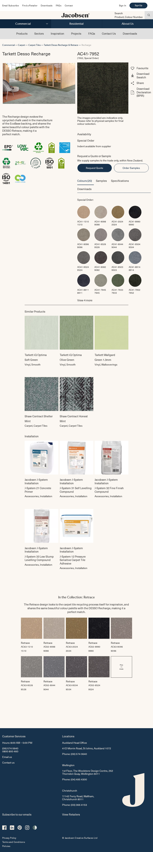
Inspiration (57, 33)
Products (21, 33)
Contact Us (109, 33)
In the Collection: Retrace (76, 597)
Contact (69, 5)
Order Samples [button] (131, 168)
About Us (128, 23)
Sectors (39, 33)
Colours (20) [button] (84, 181)
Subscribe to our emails (16, 814)
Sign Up (138, 5)
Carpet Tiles (34, 45)
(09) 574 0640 (10, 748)
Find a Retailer (29, 5)
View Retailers (71, 814)
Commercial (23, 23)
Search (119, 13)
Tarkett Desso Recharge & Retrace (61, 45)
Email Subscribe (10, 5)
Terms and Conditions (13, 841)
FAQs (58, 5)
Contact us (8, 762)
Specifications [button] (120, 181)
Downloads (46, 5)
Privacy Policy (9, 837)
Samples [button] (101, 181)
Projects (76, 33)
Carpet (21, 45)
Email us (7, 757)
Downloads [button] (84, 189)
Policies (6, 846)
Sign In (122, 5)
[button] (140, 76)
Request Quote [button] (94, 168)
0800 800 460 (10, 751)
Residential (76, 23)
